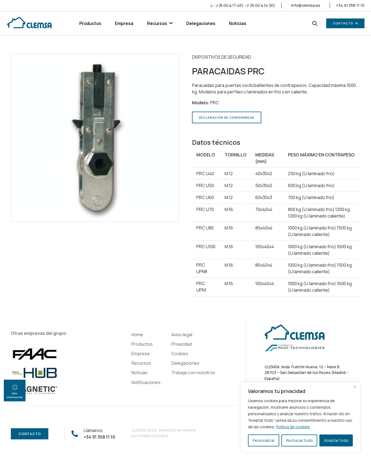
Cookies (179, 354)
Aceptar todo (336, 440)
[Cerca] (354, 386)
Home (137, 335)
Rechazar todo (299, 440)
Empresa (140, 354)
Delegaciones (185, 363)
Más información (15, 395)
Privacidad (181, 344)
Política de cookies (293, 426)
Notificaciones (146, 382)
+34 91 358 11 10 (350, 5)
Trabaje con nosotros (193, 373)
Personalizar (264, 440)
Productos (142, 344)
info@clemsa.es (305, 5)
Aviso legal (181, 335)
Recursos (141, 363)
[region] (300, 417)
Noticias (139, 373)
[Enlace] (29, 23)
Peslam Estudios (154, 435)
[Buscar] (314, 23)
